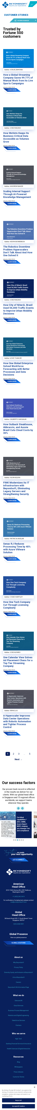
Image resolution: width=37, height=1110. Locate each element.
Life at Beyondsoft (19, 977)
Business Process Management (18, 1010)
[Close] (34, 1087)
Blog (18, 1062)
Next (17, 759)
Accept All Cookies (18, 1106)
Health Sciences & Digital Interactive (18, 1048)
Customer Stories (18, 1077)
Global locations (18, 943)
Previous (18, 808)
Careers (18, 982)
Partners (18, 1025)
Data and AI (18, 1000)
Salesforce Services (18, 1020)
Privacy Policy (18, 967)
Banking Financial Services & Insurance (18, 1043)
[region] (18, 1097)
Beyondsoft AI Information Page (18, 987)
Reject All (18, 1100)
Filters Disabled (23, 20)
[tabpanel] (16, 825)
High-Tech (18, 1039)
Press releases (18, 1072)
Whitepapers (18, 1067)
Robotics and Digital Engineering (18, 1015)
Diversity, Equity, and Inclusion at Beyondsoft (18, 972)
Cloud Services (18, 1005)
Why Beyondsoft (18, 962)
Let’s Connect (18, 859)
